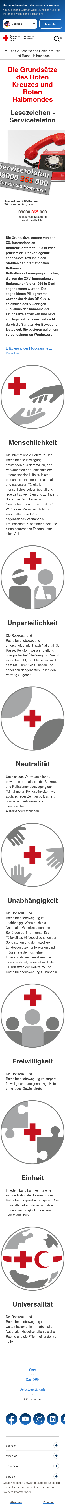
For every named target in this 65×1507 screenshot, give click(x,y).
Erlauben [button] (48, 1502)
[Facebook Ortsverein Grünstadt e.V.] (11, 1419)
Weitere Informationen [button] (17, 1492)
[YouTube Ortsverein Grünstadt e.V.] (25, 1419)
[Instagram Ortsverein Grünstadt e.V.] (39, 1419)
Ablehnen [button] (16, 1502)
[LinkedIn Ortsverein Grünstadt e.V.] (52, 1419)
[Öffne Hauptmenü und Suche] (57, 38)
